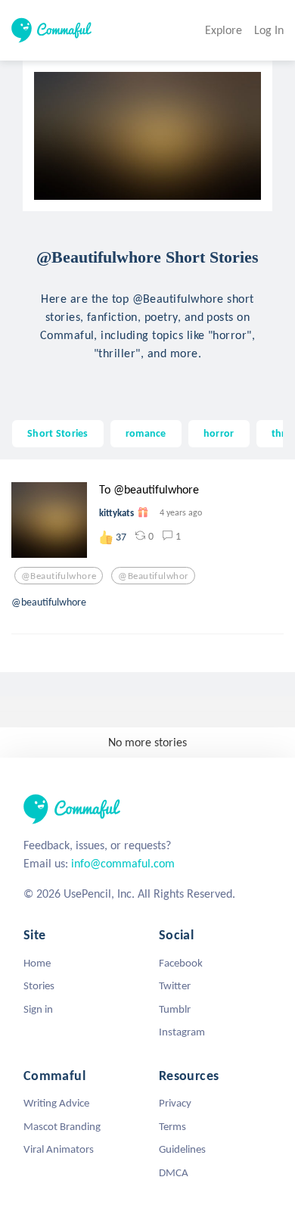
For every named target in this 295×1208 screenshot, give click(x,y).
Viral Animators (58, 1149)
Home (37, 963)
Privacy (175, 1103)
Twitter (175, 985)
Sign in (38, 1009)
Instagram (182, 1031)
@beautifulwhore (58, 576)
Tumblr (175, 1009)
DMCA (173, 1172)
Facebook (181, 963)
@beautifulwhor (153, 576)
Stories (38, 985)
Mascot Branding (62, 1126)
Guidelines (182, 1149)
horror (218, 433)
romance (146, 433)
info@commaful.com (123, 863)
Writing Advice (56, 1103)
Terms (172, 1126)
